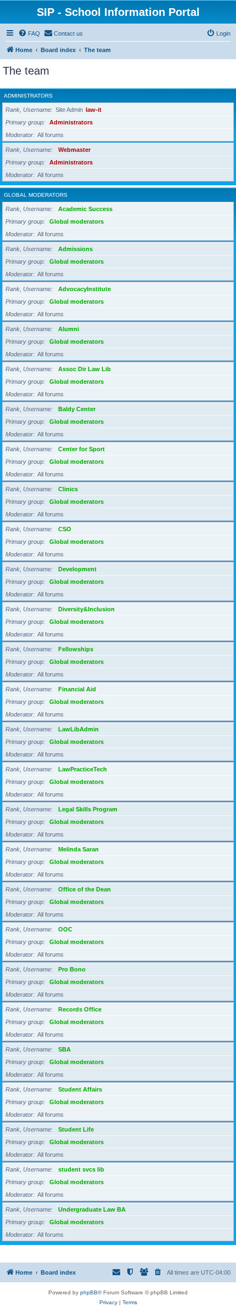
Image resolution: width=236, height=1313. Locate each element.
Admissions (75, 249)
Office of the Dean (84, 889)
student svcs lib (81, 1169)
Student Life (76, 1129)
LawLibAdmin (78, 729)
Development (77, 569)
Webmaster (74, 149)
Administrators (28, 96)
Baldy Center (76, 409)
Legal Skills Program (87, 809)
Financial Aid (77, 689)
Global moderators (36, 195)
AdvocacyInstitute (84, 289)
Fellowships (75, 649)
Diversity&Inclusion (86, 609)
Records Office (80, 1009)
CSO (64, 529)
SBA (64, 1049)
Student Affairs (80, 1089)
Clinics (68, 489)
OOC (65, 929)
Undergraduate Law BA (92, 1209)
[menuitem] (29, 33)
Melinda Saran (78, 849)
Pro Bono (72, 969)
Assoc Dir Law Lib (84, 369)
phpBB (89, 1292)
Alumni (68, 329)
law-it (94, 109)
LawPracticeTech (82, 769)
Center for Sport (81, 449)
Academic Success (85, 209)
